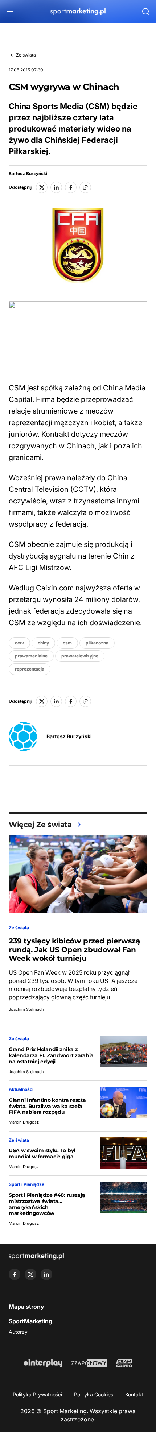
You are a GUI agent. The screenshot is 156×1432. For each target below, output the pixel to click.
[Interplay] (43, 1363)
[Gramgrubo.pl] (124, 1363)
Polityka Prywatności (37, 1394)
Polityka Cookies (93, 1394)
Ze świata (26, 55)
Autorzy (18, 1332)
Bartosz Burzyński (28, 173)
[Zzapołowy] (89, 1363)
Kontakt (134, 1394)
